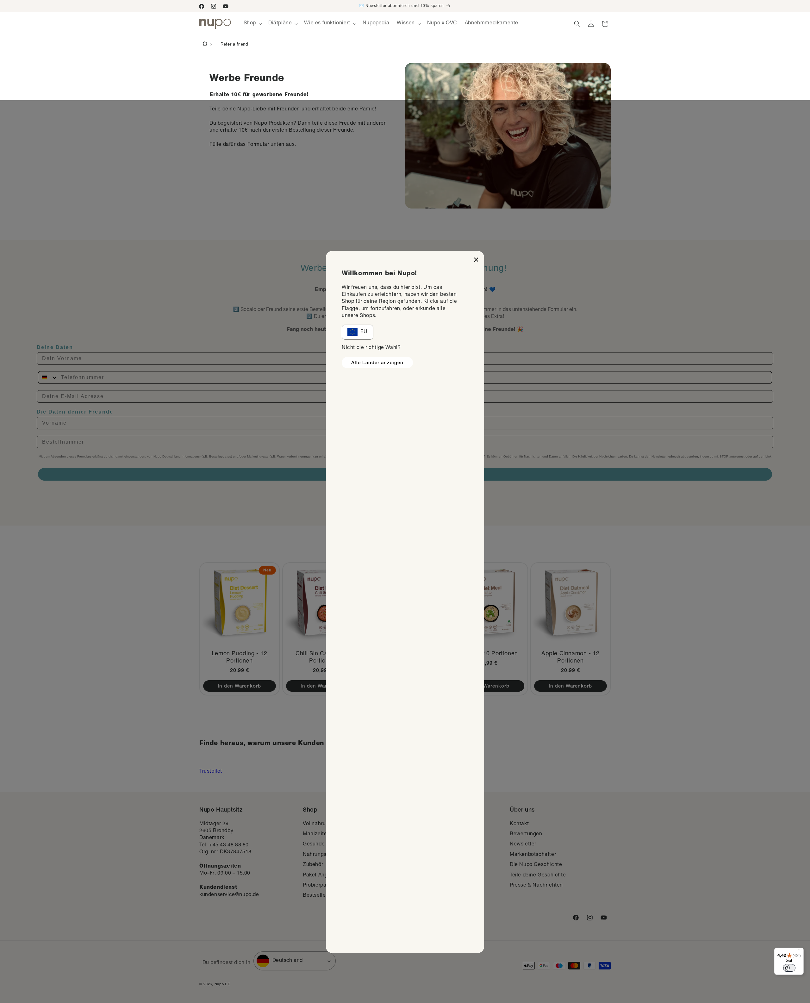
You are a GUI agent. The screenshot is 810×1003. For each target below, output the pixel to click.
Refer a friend (234, 45)
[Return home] (204, 44)
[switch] (789, 968)
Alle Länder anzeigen (377, 363)
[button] (252, 23)
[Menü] (800, 951)
